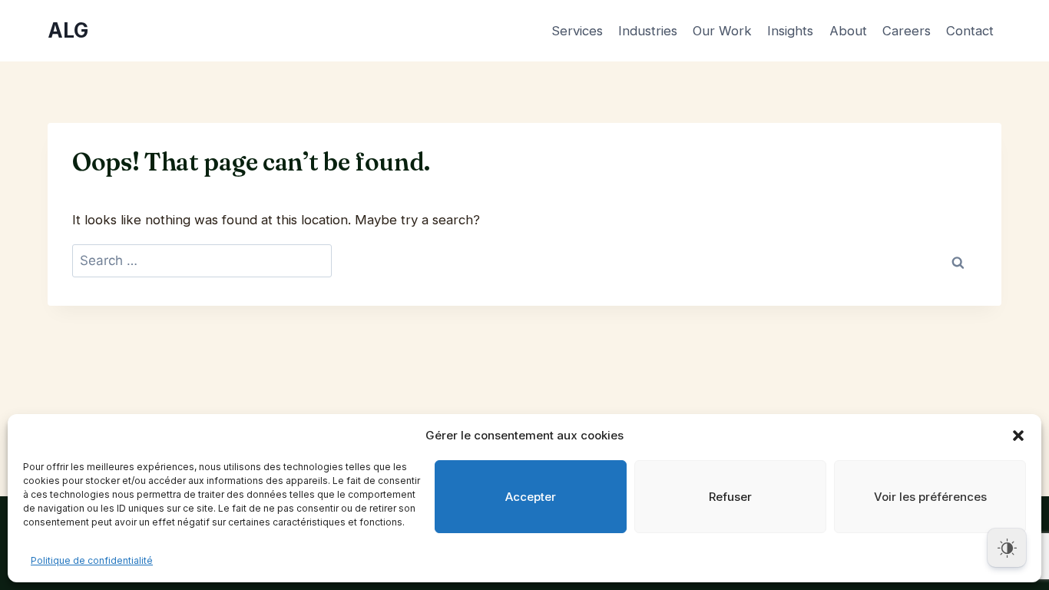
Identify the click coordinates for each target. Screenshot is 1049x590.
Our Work (722, 30)
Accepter (530, 496)
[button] (1018, 435)
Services (577, 30)
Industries (647, 30)
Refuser (730, 496)
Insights (790, 30)
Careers (906, 30)
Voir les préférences (930, 496)
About (848, 30)
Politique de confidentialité (92, 560)
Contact (970, 30)
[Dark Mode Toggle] (1007, 548)
